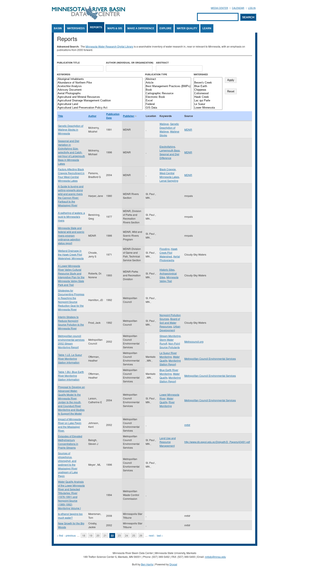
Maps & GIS (114, 28)
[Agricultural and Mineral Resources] (99, 97)
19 (90, 535)
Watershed (201, 74)
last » (160, 535)
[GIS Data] (168, 108)
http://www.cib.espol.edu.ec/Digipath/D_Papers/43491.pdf (217, 442)
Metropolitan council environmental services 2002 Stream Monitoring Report (71, 341)
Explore (166, 28)
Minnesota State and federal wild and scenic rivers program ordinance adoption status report (71, 235)
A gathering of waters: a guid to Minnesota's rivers (71, 216)
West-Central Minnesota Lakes (169, 175)
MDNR (188, 129)
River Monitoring (167, 404)
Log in (252, 7)
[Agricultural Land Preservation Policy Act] (99, 108)
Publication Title (68, 62)
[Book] (168, 90)
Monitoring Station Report (170, 362)
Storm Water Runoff (167, 341)
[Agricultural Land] (99, 104)
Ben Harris (147, 564)
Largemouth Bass (170, 150)
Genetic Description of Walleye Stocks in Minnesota (70, 129)
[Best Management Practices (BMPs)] (168, 86)
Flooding (165, 249)
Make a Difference (140, 28)
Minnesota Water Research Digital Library (109, 46)
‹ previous (70, 535)
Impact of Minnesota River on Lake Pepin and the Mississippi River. (69, 424)
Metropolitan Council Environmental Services (210, 358)
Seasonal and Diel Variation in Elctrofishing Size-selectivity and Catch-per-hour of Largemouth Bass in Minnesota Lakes (71, 152)
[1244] (208, 79)
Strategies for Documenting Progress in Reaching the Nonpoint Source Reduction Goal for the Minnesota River (71, 300)
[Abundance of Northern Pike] (99, 83)
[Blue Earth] (208, 86)
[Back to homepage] (88, 18)
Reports (96, 27)
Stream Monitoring (170, 336)
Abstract (162, 62)
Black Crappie (168, 169)
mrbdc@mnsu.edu (215, 556)
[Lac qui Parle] (208, 100)
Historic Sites (167, 269)
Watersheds (76, 28)
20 (97, 535)
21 (105, 535)
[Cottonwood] (208, 93)
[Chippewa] (208, 90)
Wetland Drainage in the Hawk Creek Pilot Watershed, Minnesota (71, 254)
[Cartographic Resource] (168, 93)
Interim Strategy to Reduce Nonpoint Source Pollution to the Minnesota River (71, 322)
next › (152, 535)
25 (133, 535)
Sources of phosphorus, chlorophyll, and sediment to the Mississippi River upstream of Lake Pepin (68, 464)
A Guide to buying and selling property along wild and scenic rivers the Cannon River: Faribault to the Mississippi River (70, 195)
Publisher (128, 116)
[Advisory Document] (99, 90)
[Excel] (168, 100)
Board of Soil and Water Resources (170, 322)
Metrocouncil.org (193, 341)
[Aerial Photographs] (99, 93)
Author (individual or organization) (129, 62)
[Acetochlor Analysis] (99, 86)
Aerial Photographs (170, 258)
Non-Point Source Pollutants (170, 345)
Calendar (238, 7)
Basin (58, 28)
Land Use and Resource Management (168, 441)
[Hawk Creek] (208, 97)
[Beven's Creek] (208, 83)
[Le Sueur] (208, 104)
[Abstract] (168, 79)
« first (60, 535)
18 (83, 535)
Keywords (63, 74)
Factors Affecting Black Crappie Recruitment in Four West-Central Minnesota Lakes (71, 174)
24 (126, 535)
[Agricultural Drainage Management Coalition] (99, 100)
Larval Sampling (169, 180)
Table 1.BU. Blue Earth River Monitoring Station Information (71, 375)
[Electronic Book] (168, 97)
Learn (206, 28)
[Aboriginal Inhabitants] (99, 79)
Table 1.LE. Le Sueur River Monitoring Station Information (70, 358)
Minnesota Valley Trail (169, 279)
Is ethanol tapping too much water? (70, 515)
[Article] (168, 83)
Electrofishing (167, 146)
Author (92, 116)
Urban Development (170, 328)
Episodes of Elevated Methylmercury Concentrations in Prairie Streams (70, 441)
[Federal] (168, 104)
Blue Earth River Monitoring (169, 371)
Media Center (219, 7)
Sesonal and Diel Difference (169, 156)
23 (119, 535)
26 (140, 535)
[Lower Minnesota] (208, 108)
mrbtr (187, 425)
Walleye (164, 124)
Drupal (173, 564)
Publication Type (156, 74)
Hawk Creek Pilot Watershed (168, 252)
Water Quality (187, 28)
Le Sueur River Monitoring (168, 354)
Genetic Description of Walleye (169, 127)
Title (60, 116)
